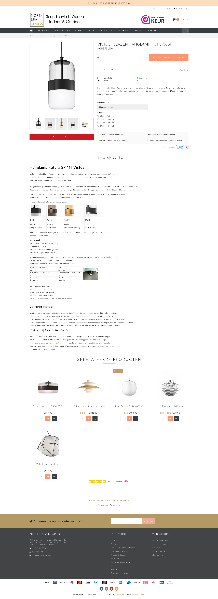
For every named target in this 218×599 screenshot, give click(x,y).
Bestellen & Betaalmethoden (123, 548)
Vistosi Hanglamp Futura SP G (48, 406)
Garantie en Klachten (120, 573)
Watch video (62, 137)
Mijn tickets (156, 548)
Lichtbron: (102, 103)
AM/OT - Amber (107, 123)
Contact (114, 544)
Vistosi (61, 343)
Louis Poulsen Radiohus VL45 (129, 406)
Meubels (43, 30)
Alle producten (158, 555)
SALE (91, 30)
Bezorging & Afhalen (120, 551)
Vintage (137, 30)
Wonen (79, 30)
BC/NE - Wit (105, 116)
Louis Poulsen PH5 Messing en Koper (89, 406)
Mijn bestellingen (159, 544)
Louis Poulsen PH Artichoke (170, 406)
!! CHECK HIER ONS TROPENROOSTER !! (108, 3)
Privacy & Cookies (118, 555)
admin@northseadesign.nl (43, 555)
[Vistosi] (183, 70)
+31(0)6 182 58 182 (39, 548)
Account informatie (160, 541)
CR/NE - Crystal (107, 126)
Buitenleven (118, 30)
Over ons (115, 541)
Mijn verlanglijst (159, 551)
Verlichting (61, 30)
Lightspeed (120, 595)
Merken (152, 30)
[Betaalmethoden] (47, 582)
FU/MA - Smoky (107, 119)
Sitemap (114, 569)
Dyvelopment (139, 595)
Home (32, 36)
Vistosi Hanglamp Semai (48, 464)
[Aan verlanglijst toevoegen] (98, 57)
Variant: (101, 113)
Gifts (102, 30)
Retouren (115, 559)
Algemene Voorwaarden (121, 562)
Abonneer (148, 521)
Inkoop (114, 566)
